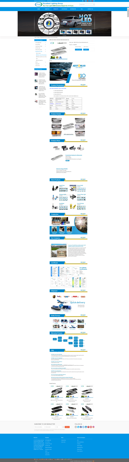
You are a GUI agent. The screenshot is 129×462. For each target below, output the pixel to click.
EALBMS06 (56, 416)
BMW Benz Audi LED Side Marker (52, 37)
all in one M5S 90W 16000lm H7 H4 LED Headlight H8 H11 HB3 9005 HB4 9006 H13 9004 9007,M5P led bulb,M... (42, 95)
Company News (63, 440)
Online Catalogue (79, 445)
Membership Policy (80, 447)
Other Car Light (38, 53)
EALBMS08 (71, 416)
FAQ (77, 440)
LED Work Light (47, 445)
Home (35, 37)
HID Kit (46, 451)
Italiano (52, 459)
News (62, 437)
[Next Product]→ (86, 46)
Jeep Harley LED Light (38, 46)
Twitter (83, 427)
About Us (35, 437)
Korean (64, 459)
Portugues (55, 459)
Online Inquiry (78, 49)
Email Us (86, 49)
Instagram (93, 427)
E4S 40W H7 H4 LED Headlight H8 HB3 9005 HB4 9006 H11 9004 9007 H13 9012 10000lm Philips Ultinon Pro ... (42, 81)
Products (38, 37)
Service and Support (81, 437)
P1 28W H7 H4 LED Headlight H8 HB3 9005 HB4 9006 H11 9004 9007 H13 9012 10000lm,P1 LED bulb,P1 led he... (42, 75)
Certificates (78, 443)
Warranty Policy (79, 449)
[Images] (58, 50)
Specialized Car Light (44, 37)
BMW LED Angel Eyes (39, 60)
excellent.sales (78, 427)
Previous (1, 23)
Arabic (67, 459)
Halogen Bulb (37, 63)
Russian (70, 459)
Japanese (60, 459)
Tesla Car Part (37, 65)
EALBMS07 (87, 416)
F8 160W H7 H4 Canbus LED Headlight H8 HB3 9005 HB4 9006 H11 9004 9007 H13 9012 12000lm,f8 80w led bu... (42, 102)
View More (41, 449)
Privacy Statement (80, 451)
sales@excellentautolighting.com (76, 427)
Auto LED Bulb (37, 44)
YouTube (91, 427)
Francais (48, 459)
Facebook (81, 427)
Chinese (36, 459)
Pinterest (88, 427)
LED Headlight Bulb (38, 42)
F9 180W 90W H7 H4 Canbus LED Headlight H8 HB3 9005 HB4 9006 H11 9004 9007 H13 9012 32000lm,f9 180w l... (42, 88)
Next (128, 23)
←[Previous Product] (78, 46)
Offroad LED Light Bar (38, 49)
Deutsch (40, 459)
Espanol (44, 459)
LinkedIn (86, 427)
